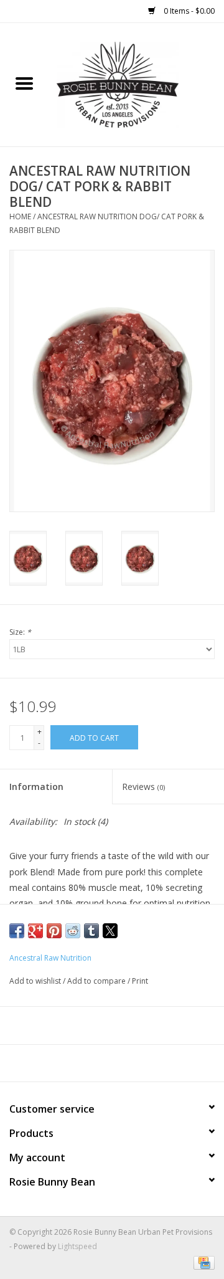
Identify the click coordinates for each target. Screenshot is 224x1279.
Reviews (143, 786)
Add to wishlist (36, 981)
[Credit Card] (202, 1262)
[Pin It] (54, 930)
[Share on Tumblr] (91, 930)
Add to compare (97, 981)
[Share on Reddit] (72, 930)
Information (36, 786)
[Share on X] (110, 930)
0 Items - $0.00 (188, 11)
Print (140, 981)
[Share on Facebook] (16, 930)
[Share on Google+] (35, 930)
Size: (20, 632)
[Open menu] (24, 82)
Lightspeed (77, 1246)
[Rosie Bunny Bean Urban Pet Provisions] (136, 84)
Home (20, 216)
